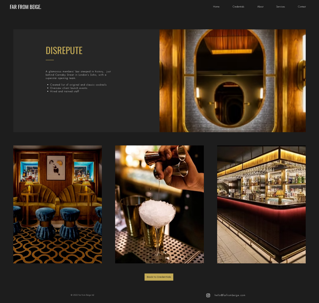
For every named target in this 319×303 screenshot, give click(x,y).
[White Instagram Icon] (208, 295)
